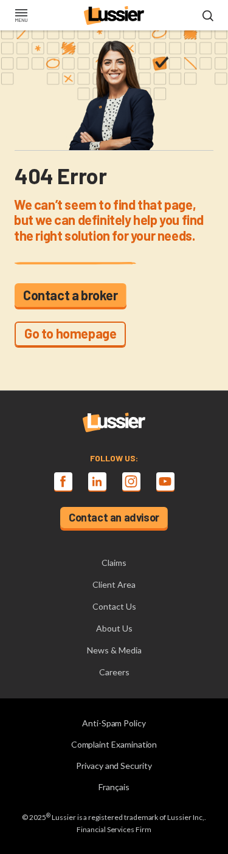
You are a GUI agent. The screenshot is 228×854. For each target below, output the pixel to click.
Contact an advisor (114, 517)
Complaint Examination (114, 744)
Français (114, 787)
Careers (114, 672)
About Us (114, 628)
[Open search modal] (207, 16)
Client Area (114, 584)
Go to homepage (70, 333)
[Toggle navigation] (21, 16)
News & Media (114, 650)
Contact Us (114, 606)
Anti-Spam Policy (114, 723)
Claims (114, 562)
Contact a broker (70, 295)
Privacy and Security (114, 765)
